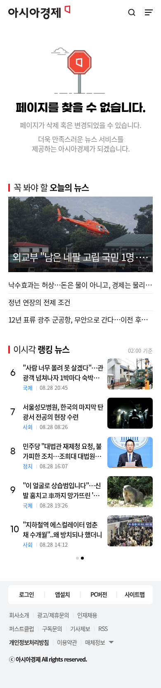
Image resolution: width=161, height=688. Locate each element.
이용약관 (67, 642)
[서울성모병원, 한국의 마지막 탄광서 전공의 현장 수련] (130, 413)
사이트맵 (134, 594)
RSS (102, 628)
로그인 (26, 594)
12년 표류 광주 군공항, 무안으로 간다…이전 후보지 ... (80, 319)
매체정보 (95, 642)
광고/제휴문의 (53, 615)
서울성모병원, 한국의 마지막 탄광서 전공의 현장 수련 (63, 412)
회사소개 (19, 615)
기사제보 (80, 628)
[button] (77, 558)
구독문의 (52, 628)
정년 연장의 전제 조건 (39, 302)
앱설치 (62, 594)
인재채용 (87, 615)
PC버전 (98, 594)
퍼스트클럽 (21, 628)
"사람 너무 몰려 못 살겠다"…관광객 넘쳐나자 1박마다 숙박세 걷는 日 (63, 372)
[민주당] (130, 452)
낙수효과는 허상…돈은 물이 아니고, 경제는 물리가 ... (80, 285)
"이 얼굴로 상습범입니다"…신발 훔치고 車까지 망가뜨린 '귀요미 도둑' (62, 490)
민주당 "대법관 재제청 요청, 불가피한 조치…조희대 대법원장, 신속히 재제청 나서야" (62, 451)
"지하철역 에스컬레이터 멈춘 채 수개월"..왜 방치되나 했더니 (62, 529)
